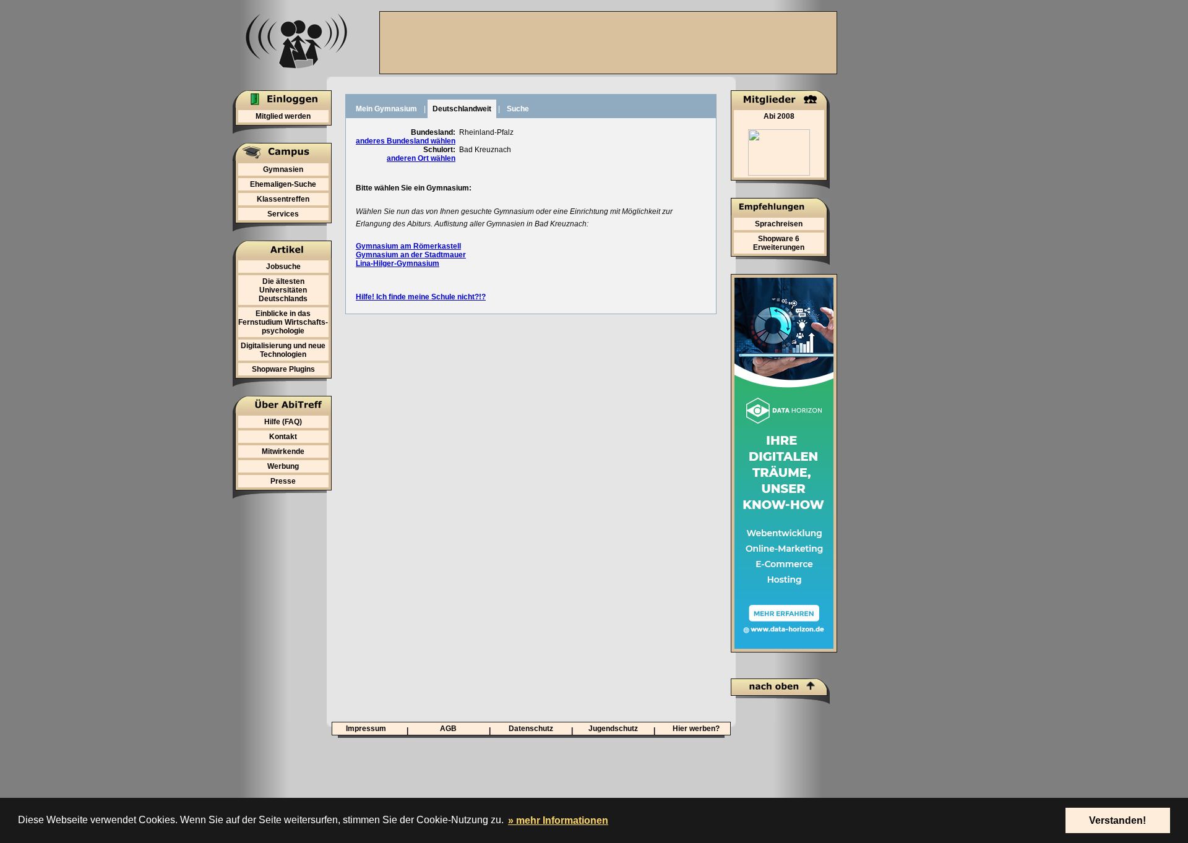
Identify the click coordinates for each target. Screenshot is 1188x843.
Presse (283, 481)
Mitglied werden (283, 116)
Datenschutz (531, 728)
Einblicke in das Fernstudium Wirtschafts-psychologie (283, 322)
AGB (448, 728)
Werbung (283, 466)
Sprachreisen (779, 224)
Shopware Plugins (283, 369)
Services (283, 214)
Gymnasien (283, 169)
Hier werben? (696, 728)
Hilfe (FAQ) (283, 421)
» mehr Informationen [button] (558, 820)
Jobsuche (283, 266)
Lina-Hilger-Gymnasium (397, 263)
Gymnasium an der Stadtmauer (411, 254)
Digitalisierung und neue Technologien (283, 350)
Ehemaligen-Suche (283, 184)
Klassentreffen (283, 199)
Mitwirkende (283, 451)
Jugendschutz (613, 728)
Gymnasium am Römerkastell (408, 246)
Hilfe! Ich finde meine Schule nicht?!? (421, 297)
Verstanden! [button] (1117, 820)
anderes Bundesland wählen (405, 141)
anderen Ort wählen (421, 158)
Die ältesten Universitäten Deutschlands (283, 290)
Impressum (366, 728)
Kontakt (283, 436)
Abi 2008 (779, 116)
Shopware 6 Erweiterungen (778, 243)
